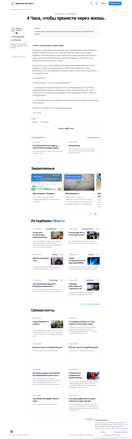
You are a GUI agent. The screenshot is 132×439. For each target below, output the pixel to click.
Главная (12, 9)
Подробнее (124, 428)
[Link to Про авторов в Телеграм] (46, 182)
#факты (27, 9)
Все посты (20, 9)
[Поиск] (91, 3)
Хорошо (103, 432)
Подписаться (115, 3)
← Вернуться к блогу (17, 57)
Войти (103, 3)
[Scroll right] (95, 214)
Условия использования (77, 435)
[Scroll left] (90, 214)
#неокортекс (45, 122)
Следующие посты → (93, 419)
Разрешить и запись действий (112, 435)
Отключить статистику (120, 432)
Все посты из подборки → (91, 304)
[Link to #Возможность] (79, 182)
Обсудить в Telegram (66, 128)
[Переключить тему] (96, 3)
